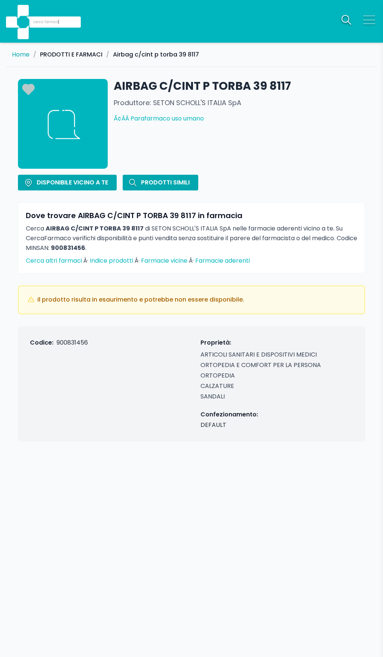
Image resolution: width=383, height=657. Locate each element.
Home (21, 55)
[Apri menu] (369, 20)
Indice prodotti (111, 260)
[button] (24, 11)
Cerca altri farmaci (54, 260)
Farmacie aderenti (222, 260)
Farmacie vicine (164, 260)
